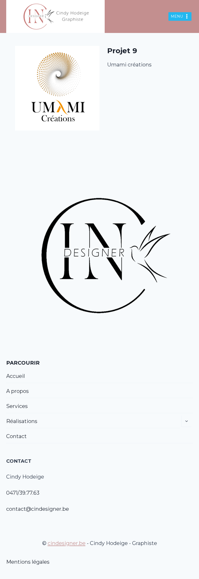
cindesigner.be (67, 543)
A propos (17, 391)
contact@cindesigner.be (37, 509)
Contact (16, 436)
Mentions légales (27, 562)
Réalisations (21, 421)
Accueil (15, 376)
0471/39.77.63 (22, 493)
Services (17, 406)
